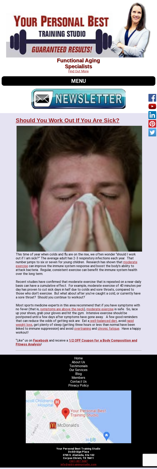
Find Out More (78, 71)
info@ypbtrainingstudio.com (78, 464)
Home (78, 358)
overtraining (82, 329)
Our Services (78, 370)
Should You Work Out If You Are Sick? (67, 120)
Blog (78, 374)
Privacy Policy (78, 385)
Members (78, 378)
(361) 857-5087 (78, 461)
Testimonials (78, 366)
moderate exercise (100, 309)
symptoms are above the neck (62, 309)
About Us (78, 362)
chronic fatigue (108, 329)
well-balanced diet (103, 321)
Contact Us (78, 382)
